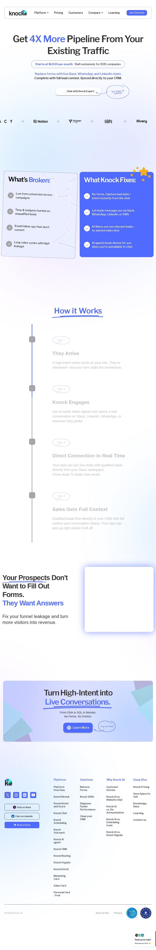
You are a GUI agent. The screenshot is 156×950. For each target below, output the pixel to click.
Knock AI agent (59, 841)
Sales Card (60, 885)
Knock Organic (62, 862)
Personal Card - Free (62, 894)
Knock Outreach (59, 831)
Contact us (139, 819)
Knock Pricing (141, 787)
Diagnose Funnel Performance (88, 806)
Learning (138, 813)
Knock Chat (60, 813)
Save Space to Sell (141, 795)
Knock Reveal (61, 796)
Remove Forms (85, 789)
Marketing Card (60, 877)
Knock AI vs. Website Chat (114, 798)
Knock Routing (62, 855)
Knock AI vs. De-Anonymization (115, 809)
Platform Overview (59, 789)
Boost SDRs (87, 796)
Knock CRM (60, 849)
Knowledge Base (140, 805)
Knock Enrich (61, 869)
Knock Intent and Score (61, 805)
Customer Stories (112, 789)
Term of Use (102, 913)
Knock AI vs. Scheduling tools (113, 822)
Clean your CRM (86, 818)
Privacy (118, 913)
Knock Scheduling (60, 821)
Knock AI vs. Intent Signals (114, 834)
